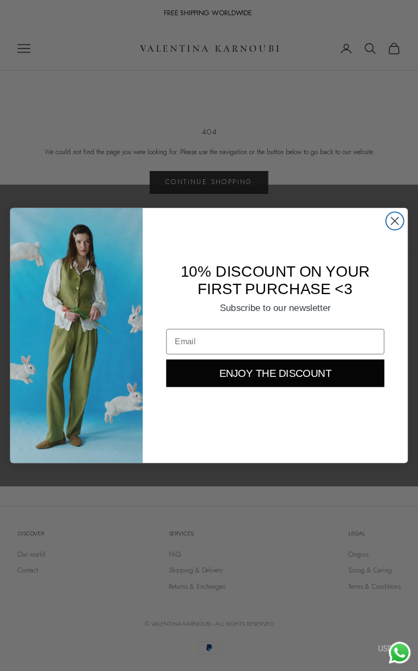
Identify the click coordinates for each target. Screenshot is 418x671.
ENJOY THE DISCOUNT (275, 373)
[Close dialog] (395, 221)
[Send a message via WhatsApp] (400, 653)
